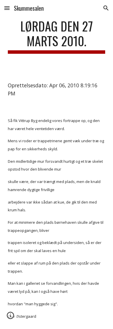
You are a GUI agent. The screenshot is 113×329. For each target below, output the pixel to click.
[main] (56, 36)
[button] (7, 8)
